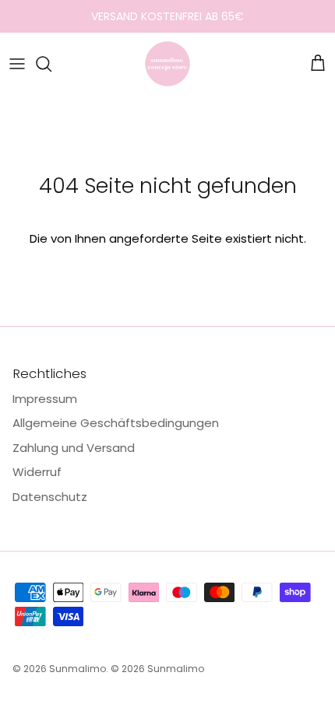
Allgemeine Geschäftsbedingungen (115, 423)
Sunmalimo (77, 668)
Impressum (44, 399)
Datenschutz (49, 497)
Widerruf (37, 472)
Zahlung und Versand (73, 448)
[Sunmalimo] (167, 63)
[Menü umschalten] (17, 64)
